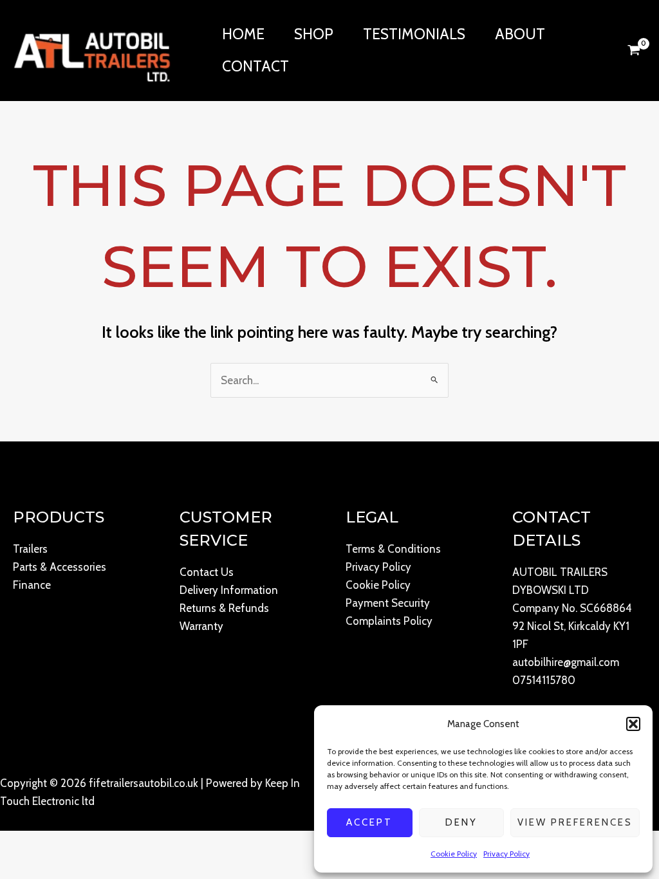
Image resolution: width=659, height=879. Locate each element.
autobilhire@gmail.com (565, 662)
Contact (255, 66)
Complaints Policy (389, 621)
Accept (369, 822)
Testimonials (414, 34)
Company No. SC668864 (572, 608)
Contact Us (207, 572)
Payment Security (388, 603)
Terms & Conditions (393, 548)
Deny (461, 822)
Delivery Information (229, 590)
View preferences (575, 822)
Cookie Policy (454, 853)
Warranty (201, 626)
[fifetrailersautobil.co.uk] (92, 48)
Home (243, 34)
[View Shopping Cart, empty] (634, 50)
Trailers (30, 548)
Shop (313, 34)
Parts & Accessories (59, 566)
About (520, 34)
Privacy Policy (506, 853)
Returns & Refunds (224, 608)
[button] (633, 723)
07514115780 (543, 680)
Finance (32, 584)
